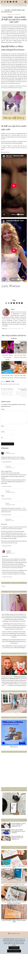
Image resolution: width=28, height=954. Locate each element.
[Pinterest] (7, 2)
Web (8, 328)
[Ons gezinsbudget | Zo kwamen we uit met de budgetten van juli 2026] (5, 838)
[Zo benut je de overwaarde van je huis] (14, 876)
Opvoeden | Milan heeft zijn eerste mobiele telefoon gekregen (21, 392)
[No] (26, 945)
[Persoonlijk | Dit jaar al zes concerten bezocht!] (7, 347)
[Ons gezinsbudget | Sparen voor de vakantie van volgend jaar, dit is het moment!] (5, 825)
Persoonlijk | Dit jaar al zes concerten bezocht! (7, 357)
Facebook (21, 328)
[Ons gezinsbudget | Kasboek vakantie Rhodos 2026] (14, 911)
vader (17, 384)
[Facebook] (13, 2)
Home (2, 10)
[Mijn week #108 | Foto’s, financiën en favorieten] (20, 347)
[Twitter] (2, 2)
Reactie (3, 409)
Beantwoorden (7, 461)
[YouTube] (11, 2)
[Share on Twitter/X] (11, 381)
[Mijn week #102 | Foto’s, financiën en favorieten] (7, 367)
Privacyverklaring (14, 951)
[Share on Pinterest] (13, 381)
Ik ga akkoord (14, 947)
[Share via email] (7, 381)
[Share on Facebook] (9, 381)
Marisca (10, 14)
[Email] (22, 303)
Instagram (16, 328)
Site (2, 437)
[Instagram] (5, 2)
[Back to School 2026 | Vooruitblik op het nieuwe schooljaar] (5, 831)
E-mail (3, 431)
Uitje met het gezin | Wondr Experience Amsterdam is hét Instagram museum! (7, 392)
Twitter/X (12, 328)
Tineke (7, 452)
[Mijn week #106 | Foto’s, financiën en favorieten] (20, 367)
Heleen (7, 503)
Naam (2, 426)
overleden (6, 384)
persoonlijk (12, 384)
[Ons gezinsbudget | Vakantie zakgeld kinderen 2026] (14, 857)
